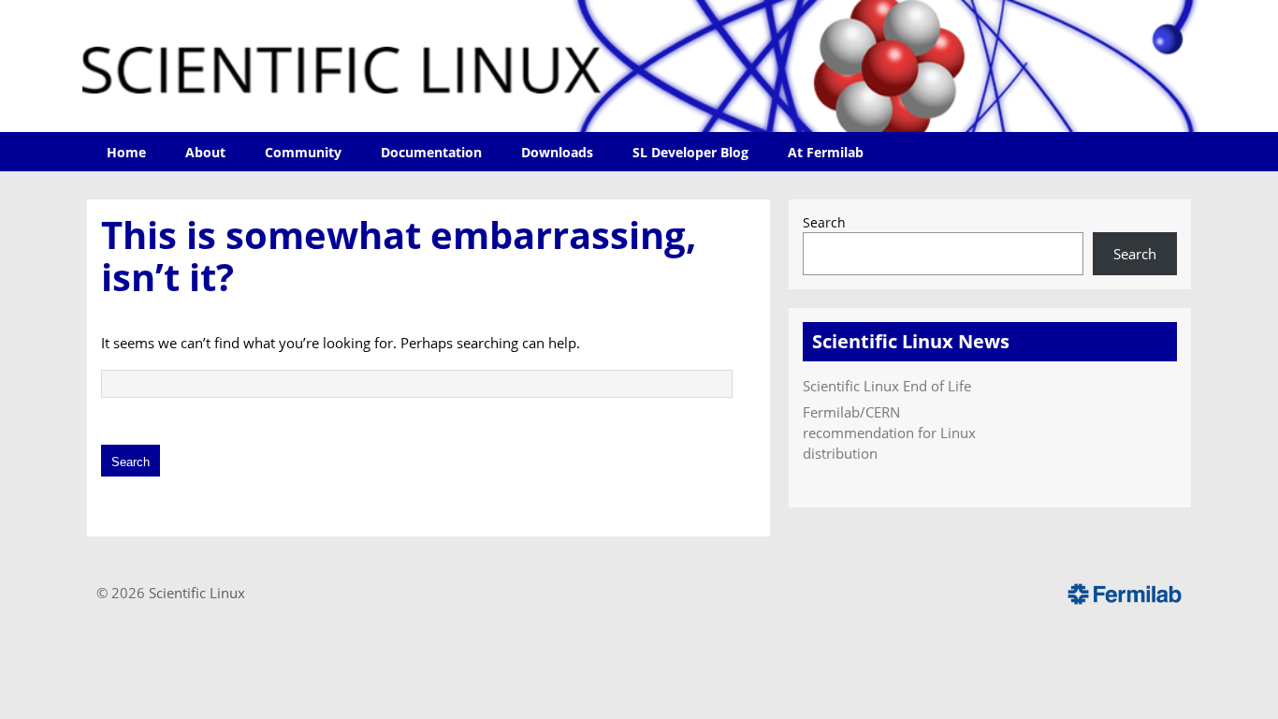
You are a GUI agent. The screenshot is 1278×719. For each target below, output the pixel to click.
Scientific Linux (197, 592)
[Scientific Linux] (639, 66)
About (205, 152)
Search (824, 222)
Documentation (431, 152)
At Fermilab (826, 152)
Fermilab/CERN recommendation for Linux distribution (889, 432)
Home (126, 152)
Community (303, 152)
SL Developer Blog (690, 152)
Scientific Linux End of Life (887, 385)
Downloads (557, 152)
